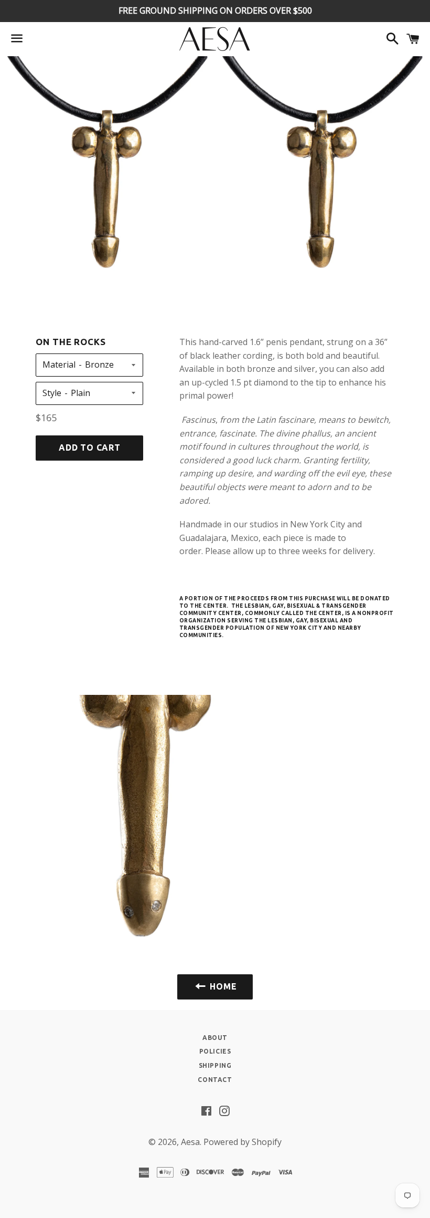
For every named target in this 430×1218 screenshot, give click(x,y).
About (215, 1037)
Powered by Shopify (242, 1142)
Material (59, 364)
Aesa (190, 1142)
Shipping (215, 1065)
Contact (215, 1079)
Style (51, 393)
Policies (215, 1051)
